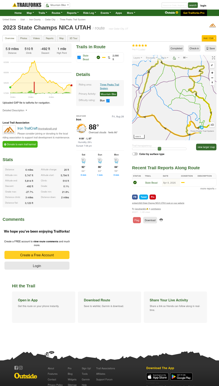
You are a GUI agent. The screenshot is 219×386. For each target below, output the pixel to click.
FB (134, 196)
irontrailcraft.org (47, 128)
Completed (176, 48)
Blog (70, 373)
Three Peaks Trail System (202, 131)
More (130, 13)
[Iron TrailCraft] (212, 27)
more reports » (208, 188)
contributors (156, 208)
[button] (43, 307)
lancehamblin (140, 208)
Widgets (72, 379)
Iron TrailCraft (27, 128)
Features (52, 373)
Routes (56, 13)
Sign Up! (86, 368)
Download (150, 220)
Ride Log (88, 13)
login (203, 5)
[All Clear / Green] (135, 183)
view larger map (206, 147)
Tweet (144, 196)
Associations (105, 368)
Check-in (194, 48)
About (51, 368)
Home (18, 13)
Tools (85, 373)
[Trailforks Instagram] (21, 367)
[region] (174, 97)
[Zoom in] (212, 72)
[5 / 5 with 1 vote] (139, 45)
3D (212, 125)
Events (105, 13)
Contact (52, 379)
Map (29, 13)
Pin (152, 196)
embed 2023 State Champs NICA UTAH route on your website (158, 203)
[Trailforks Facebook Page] (16, 367)
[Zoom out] (212, 77)
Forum (104, 379)
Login (37, 265)
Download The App (160, 368)
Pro (70, 368)
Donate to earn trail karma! (21, 144)
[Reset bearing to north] (212, 82)
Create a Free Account (37, 254)
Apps (118, 13)
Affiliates (100, 373)
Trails (41, 13)
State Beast (151, 182)
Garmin (86, 379)
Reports (71, 13)
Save (212, 48)
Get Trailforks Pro (193, 13)
